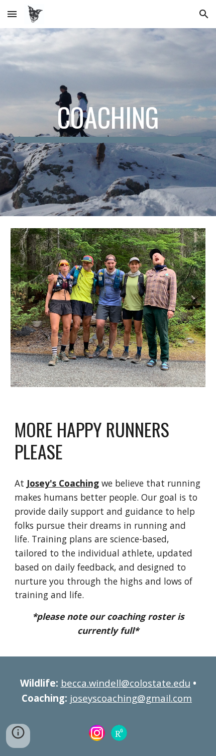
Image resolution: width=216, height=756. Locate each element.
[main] (108, 122)
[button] (12, 14)
